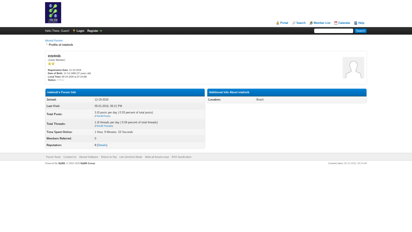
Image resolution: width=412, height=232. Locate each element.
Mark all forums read (157, 157)
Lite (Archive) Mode (131, 157)
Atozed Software (88, 157)
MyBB (61, 163)
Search (301, 22)
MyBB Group (87, 163)
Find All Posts (102, 116)
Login (80, 30)
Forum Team (53, 157)
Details (102, 145)
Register (92, 30)
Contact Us (70, 157)
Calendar (344, 22)
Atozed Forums (54, 40)
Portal (284, 22)
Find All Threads (103, 126)
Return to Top (109, 157)
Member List (322, 22)
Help (361, 22)
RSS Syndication (181, 157)
